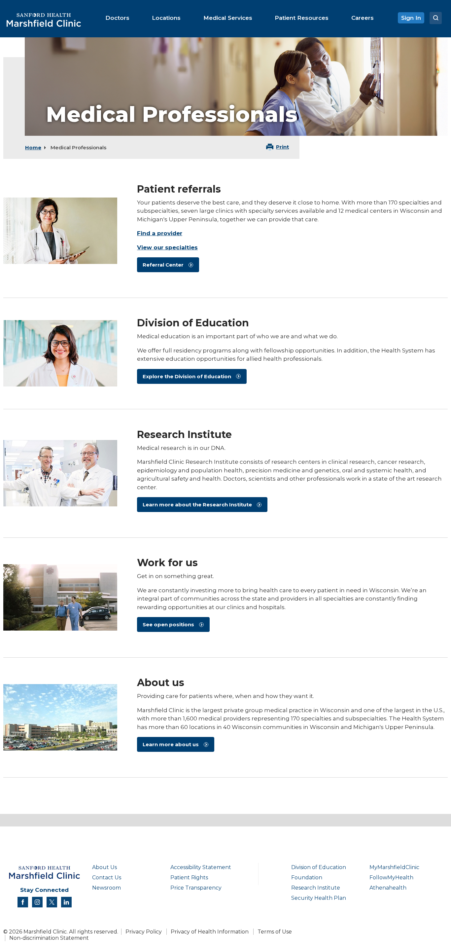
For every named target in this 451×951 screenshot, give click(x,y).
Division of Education (318, 867)
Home (33, 147)
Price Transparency (196, 888)
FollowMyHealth (391, 877)
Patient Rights (189, 877)
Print (282, 147)
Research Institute (315, 888)
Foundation (306, 877)
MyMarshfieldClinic (394, 867)
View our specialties (167, 247)
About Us (104, 867)
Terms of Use (275, 932)
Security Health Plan (318, 898)
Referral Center (163, 265)
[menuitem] (117, 18)
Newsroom (106, 888)
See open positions (168, 624)
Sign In (411, 18)
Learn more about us (171, 744)
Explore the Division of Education (187, 376)
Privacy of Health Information (210, 932)
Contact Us (106, 877)
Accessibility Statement (200, 867)
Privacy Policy (143, 932)
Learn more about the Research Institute (197, 504)
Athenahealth (387, 888)
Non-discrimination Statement (49, 938)
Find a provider (159, 233)
